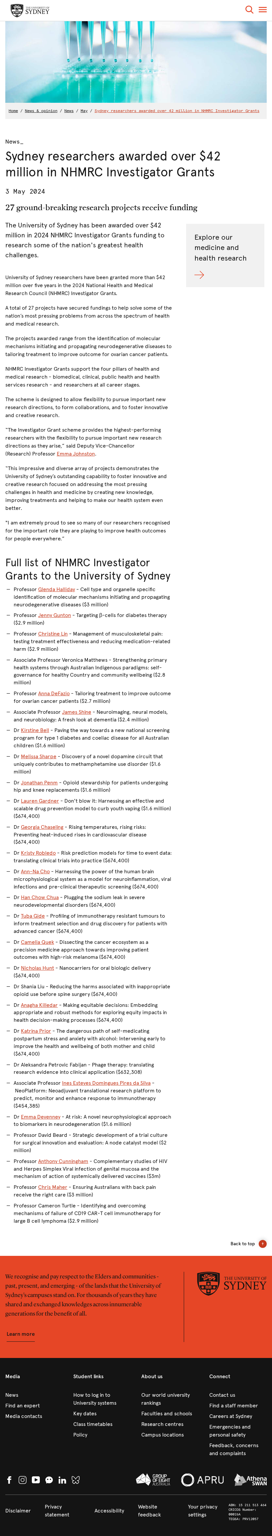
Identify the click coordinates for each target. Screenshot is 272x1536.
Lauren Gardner (40, 801)
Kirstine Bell (35, 730)
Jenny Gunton (54, 615)
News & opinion (41, 110)
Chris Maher (52, 1187)
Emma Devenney (40, 1117)
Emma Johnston (76, 454)
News (69, 110)
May (84, 110)
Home (13, 110)
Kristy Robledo (38, 853)
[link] (34, 1395)
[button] (249, 11)
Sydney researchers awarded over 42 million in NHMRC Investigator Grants (177, 110)
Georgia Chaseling (42, 827)
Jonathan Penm (39, 782)
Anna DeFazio (54, 693)
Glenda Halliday (56, 589)
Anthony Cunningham (63, 1161)
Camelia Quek (37, 942)
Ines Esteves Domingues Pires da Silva (106, 1083)
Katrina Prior (36, 1031)
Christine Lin (53, 634)
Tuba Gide (33, 916)
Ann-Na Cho (35, 871)
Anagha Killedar (39, 1005)
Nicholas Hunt (37, 968)
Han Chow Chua (40, 897)
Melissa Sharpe (38, 756)
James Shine (76, 712)
